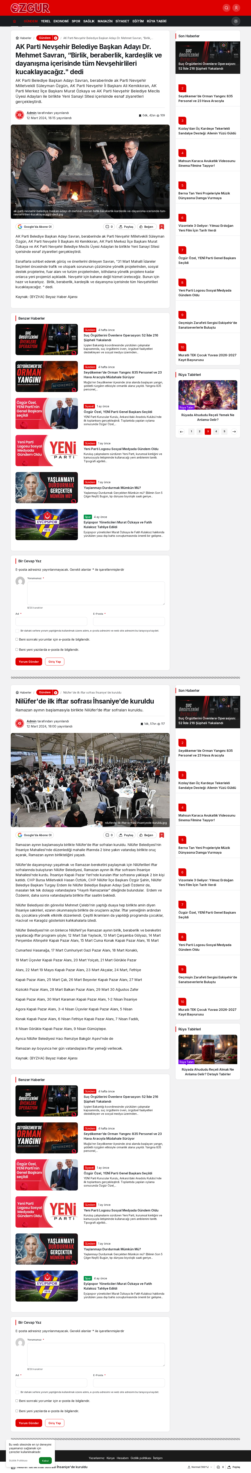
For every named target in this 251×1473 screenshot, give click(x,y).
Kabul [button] (45, 1460)
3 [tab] (208, 431)
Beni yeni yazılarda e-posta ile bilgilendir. (49, 650)
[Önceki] (181, 431)
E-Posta (99, 613)
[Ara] (226, 8)
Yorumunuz (35, 578)
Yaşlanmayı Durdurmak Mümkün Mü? (112, 488)
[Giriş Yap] (236, 8)
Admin (31, 113)
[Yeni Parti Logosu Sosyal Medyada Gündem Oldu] (208, 284)
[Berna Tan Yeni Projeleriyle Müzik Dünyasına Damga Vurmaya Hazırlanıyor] (208, 187)
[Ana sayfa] (14, 21)
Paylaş (236, 1467)
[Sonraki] (234, 431)
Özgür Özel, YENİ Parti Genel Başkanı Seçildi (118, 412)
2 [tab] (199, 431)
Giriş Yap (54, 661)
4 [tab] (216, 431)
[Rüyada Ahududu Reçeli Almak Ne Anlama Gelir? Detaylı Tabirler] (207, 1057)
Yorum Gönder (29, 661)
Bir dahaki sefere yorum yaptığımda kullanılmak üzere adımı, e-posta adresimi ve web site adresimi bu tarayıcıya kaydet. (90, 630)
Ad (18, 613)
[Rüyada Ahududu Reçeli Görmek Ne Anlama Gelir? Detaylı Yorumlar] (207, 402)
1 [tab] (191, 431)
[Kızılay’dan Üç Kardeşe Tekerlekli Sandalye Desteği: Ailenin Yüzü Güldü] (208, 122)
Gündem (90, 330)
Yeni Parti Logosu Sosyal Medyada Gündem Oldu (121, 449)
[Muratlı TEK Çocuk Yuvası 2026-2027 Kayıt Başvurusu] (208, 349)
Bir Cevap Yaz (29, 561)
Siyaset (89, 406)
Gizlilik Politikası (18, 1460)
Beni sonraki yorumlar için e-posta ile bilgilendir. (54, 639)
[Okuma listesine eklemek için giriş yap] (161, 226)
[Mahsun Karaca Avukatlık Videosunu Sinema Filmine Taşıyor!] (208, 155)
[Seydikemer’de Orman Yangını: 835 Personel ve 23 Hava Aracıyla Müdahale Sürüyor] (208, 90)
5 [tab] (224, 431)
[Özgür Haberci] (30, 7)
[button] (55, 38)
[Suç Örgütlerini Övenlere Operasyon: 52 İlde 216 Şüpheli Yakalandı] (208, 57)
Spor (88, 517)
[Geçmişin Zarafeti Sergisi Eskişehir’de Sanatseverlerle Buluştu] (208, 316)
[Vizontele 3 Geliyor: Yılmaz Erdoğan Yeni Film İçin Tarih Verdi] (208, 219)
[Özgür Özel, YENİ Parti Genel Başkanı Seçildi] (208, 252)
